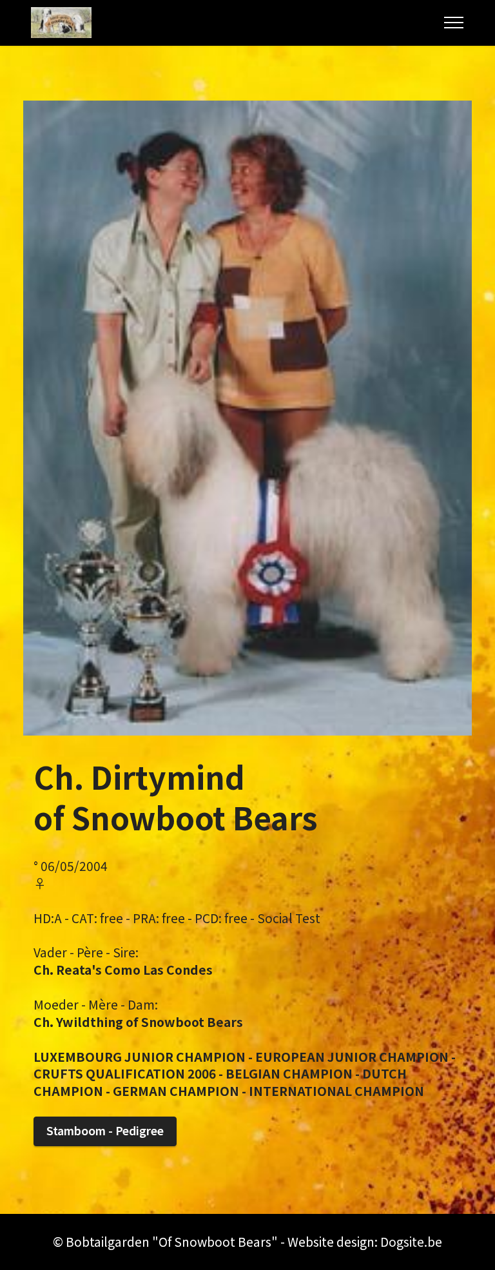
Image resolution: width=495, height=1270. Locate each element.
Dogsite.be (411, 1242)
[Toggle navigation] (454, 22)
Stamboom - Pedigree (105, 1130)
